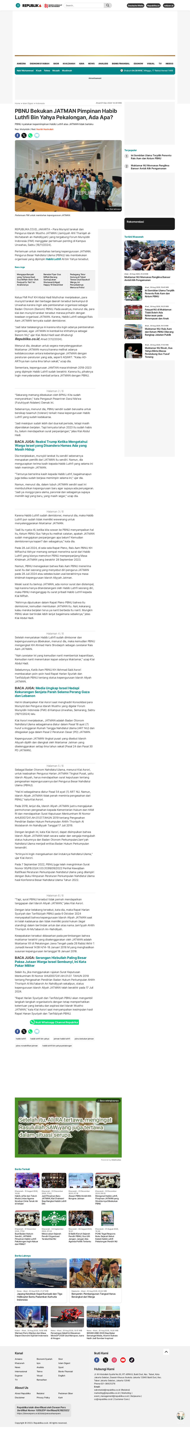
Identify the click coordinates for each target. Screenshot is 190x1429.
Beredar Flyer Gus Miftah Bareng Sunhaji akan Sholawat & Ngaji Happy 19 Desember (53, 279)
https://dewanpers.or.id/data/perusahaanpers (39, 1413)
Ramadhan (42, 1379)
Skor (60, 1359)
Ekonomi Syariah (39, 63)
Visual (39, 1375)
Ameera (18, 1359)
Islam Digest (28, 103)
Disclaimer (20, 1397)
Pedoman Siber (65, 1393)
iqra (81, 63)
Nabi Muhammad (25, 70)
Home (17, 103)
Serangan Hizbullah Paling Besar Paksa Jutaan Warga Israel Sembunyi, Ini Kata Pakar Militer (51, 961)
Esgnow (19, 1375)
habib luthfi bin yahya (39, 1038)
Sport (61, 1367)
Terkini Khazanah (134, 236)
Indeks (169, 63)
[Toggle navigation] (18, 5)
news (91, 63)
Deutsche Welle (135, 5)
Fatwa (47, 70)
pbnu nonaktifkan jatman (27, 1045)
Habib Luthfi (53, 259)
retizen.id (168, 5)
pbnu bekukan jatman (84, 1038)
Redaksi (40, 1393)
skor (56, 63)
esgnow (138, 63)
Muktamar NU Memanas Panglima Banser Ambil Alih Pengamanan (150, 167)
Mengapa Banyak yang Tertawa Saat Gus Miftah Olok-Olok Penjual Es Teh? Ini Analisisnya (27, 279)
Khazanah (19, 1363)
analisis (103, 63)
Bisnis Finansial (121, 63)
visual (151, 63)
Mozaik (56, 70)
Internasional (21, 1371)
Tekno (39, 1371)
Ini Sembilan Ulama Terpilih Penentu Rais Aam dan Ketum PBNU (151, 157)
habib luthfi (21, 1038)
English (61, 1375)
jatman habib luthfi (62, 1038)
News (17, 1367)
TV (160, 63)
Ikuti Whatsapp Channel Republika (56, 1022)
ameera (21, 63)
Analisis (40, 1367)
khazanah (69, 63)
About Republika (23, 1393)
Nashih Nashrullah (44, 129)
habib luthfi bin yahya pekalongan (57, 1045)
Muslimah (67, 70)
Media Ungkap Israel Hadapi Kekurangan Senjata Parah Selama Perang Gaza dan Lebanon (52, 692)
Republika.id (153, 5)
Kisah (39, 70)
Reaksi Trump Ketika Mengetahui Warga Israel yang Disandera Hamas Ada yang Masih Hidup (51, 445)
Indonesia (40, 103)
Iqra (38, 1363)
